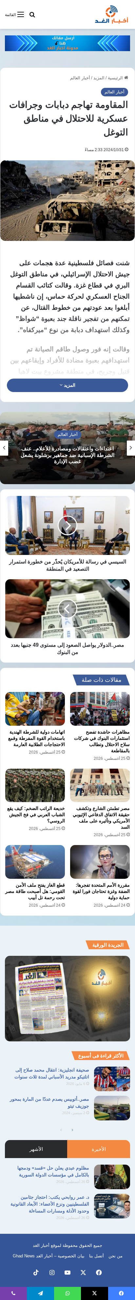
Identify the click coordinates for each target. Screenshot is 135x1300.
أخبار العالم (80, 77)
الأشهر (36, 1149)
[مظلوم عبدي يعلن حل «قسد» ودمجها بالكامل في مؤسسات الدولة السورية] (112, 1177)
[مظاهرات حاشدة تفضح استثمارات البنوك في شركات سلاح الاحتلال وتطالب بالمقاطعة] (100, 709)
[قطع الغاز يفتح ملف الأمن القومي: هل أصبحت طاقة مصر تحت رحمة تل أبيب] (35, 862)
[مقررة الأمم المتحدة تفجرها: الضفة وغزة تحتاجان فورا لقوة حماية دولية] (100, 862)
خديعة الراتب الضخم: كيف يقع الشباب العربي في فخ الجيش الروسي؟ (36, 814)
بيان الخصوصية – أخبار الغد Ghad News (49, 1255)
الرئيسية (116, 77)
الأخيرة (99, 1149)
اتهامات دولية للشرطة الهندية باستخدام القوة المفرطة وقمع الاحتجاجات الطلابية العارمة (36, 738)
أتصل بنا (96, 1255)
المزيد (99, 77)
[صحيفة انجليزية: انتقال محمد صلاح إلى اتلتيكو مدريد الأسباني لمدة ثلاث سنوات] (112, 1079)
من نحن (115, 1255)
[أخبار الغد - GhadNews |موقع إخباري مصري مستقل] (111, 14)
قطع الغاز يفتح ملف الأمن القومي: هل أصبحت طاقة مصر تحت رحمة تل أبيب (35, 891)
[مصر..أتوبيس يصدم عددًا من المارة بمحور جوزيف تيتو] (112, 1108)
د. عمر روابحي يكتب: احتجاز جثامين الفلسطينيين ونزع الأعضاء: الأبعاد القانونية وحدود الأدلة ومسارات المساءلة (49, 1203)
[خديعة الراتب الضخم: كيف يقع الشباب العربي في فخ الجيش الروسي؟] (35, 785)
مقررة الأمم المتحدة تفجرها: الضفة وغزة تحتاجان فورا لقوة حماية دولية (101, 891)
